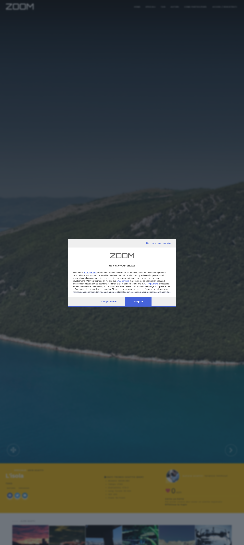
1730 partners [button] (90, 272)
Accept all (138, 301)
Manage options (109, 301)
